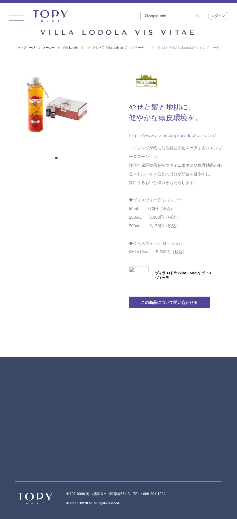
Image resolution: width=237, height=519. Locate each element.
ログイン (218, 16)
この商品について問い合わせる (169, 302)
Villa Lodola (70, 47)
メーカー (49, 47)
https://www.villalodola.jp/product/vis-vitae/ (172, 135)
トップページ (26, 47)
